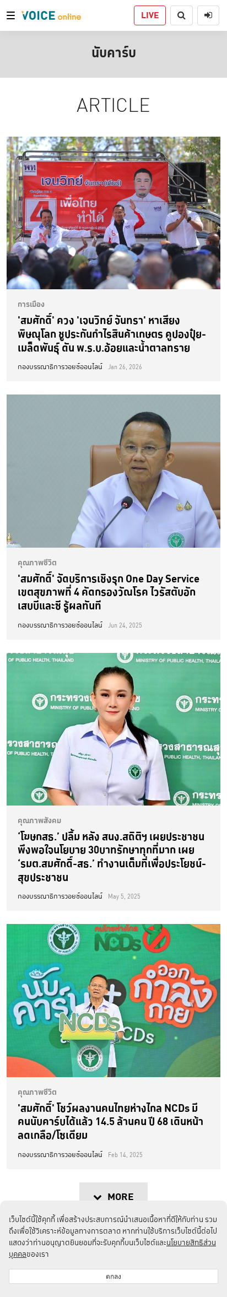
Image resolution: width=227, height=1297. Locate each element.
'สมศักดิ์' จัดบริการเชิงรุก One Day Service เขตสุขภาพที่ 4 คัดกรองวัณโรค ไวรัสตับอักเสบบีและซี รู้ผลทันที (108, 592)
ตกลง (113, 1276)
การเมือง (31, 304)
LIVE (150, 15)
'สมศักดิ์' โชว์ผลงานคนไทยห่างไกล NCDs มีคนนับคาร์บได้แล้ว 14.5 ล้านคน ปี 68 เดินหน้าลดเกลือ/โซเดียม (110, 1121)
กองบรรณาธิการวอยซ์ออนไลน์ (60, 366)
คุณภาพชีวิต (37, 562)
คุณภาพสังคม (39, 820)
